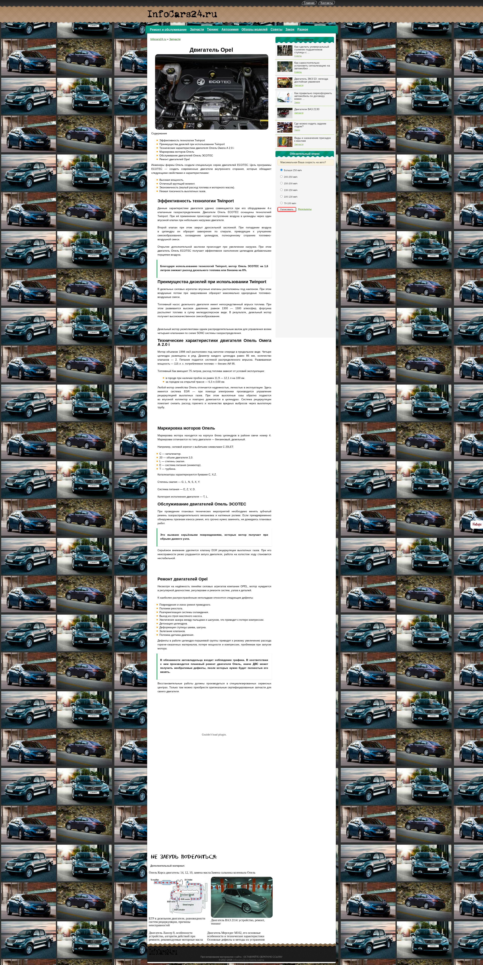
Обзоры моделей (255, 29)
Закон (289, 29)
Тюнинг (212, 29)
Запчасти (197, 29)
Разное (302, 29)
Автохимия (230, 29)
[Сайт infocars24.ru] (163, 954)
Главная (309, 2)
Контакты (327, 2)
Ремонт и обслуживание (168, 29)
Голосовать (286, 209)
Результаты (304, 209)
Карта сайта (256, 959)
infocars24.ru (241, 959)
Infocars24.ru (158, 39)
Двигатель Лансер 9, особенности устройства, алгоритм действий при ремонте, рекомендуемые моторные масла (176, 936)
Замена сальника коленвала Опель (233, 872)
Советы (276, 29)
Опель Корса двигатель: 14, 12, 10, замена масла (180, 872)
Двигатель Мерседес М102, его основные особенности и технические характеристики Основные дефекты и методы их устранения (236, 936)
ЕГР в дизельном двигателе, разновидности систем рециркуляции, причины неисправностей (177, 922)
